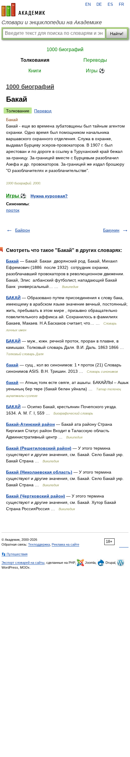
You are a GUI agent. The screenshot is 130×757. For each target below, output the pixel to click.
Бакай (12, 261)
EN (88, 4)
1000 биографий (65, 49)
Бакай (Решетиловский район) (38, 448)
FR (121, 4)
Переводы (95, 60)
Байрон (22, 230)
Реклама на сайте (65, 544)
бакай (12, 364)
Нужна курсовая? (49, 195)
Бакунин (111, 230)
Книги (34, 70)
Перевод (42, 110)
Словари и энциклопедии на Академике (52, 22)
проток (12, 210)
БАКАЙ (13, 297)
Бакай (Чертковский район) (35, 496)
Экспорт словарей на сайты (23, 562)
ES (110, 4)
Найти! (116, 33)
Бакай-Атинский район (30, 424)
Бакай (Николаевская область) (39, 472)
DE (99, 4)
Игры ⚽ (95, 70)
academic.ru (23, 9)
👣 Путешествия (15, 554)
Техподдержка (39, 544)
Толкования (35, 60)
